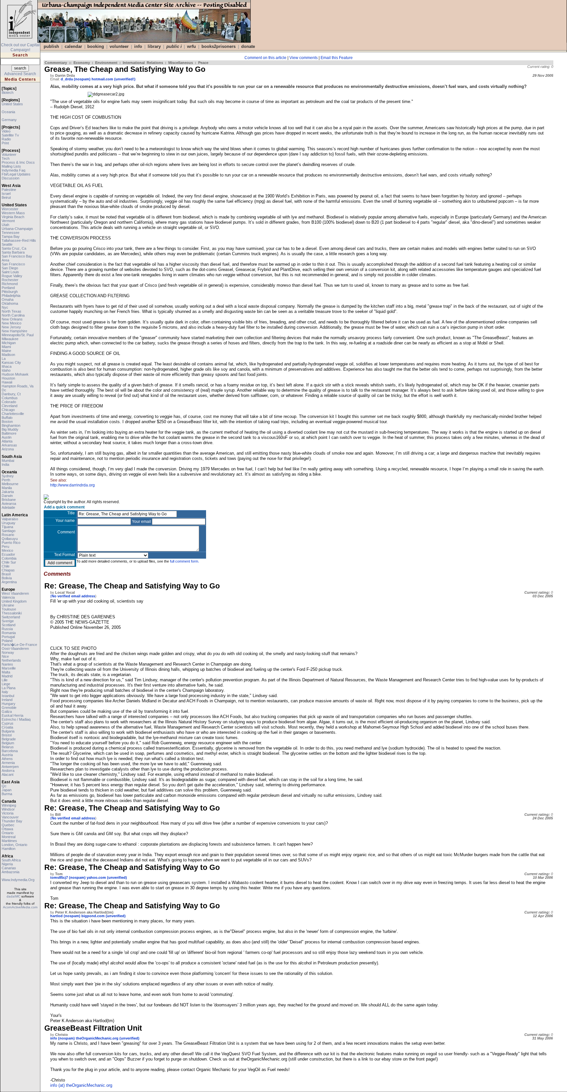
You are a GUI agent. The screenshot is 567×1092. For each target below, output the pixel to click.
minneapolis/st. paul (17, 335)
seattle (7, 244)
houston (8, 378)
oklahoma (10, 303)
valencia (8, 597)
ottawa (7, 829)
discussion (10, 178)
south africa (11, 860)
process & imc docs (18, 162)
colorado (9, 402)
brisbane (9, 500)
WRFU (191, 46)
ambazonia (10, 872)
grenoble (9, 708)
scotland (8, 625)
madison (8, 355)
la (4, 359)
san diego (10, 268)
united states (12, 104)
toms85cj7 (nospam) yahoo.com (78, 877)
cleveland (9, 406)
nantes (7, 664)
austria (7, 755)
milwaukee (10, 339)
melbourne (10, 484)
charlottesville (13, 414)
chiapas (8, 570)
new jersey (11, 327)
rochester (10, 280)
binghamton (11, 425)
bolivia (7, 578)
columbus (10, 398)
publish (51, 46)
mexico (7, 550)
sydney (8, 476)
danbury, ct (11, 394)
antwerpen (10, 767)
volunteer (9, 154)
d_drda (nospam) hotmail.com (87, 79)
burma (7, 794)
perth (6, 480)
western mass (13, 213)
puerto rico (11, 543)
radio (6, 139)
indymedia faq (13, 170)
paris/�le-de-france (19, 645)
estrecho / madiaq (16, 719)
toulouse (9, 609)
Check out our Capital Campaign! (20, 47)
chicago (8, 410)
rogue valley (12, 276)
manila (7, 488)
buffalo (7, 418)
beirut (6, 197)
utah (5, 225)
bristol (6, 735)
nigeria (7, 864)
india (5, 464)
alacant (7, 774)
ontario (7, 833)
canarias (9, 868)
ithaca (6, 366)
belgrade (9, 739)
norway (8, 652)
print (5, 143)
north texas (11, 311)
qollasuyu (10, 539)
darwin (7, 496)
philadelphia (11, 296)
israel (6, 194)
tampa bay (11, 236)
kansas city (11, 362)
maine (6, 351)
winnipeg (9, 805)
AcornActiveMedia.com (20, 907)
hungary (8, 704)
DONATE (248, 46)
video (6, 131)
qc (4, 786)
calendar (73, 46)
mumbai (8, 461)
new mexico (11, 323)
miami (6, 347)
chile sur (9, 562)
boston (7, 421)
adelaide (8, 507)
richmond (10, 284)
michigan (9, 343)
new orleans (12, 319)
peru (5, 546)
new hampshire (14, 331)
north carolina (13, 315)
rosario (8, 535)
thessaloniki (12, 613)
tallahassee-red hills (19, 240)
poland (7, 641)
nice (5, 656)
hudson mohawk (15, 374)
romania (9, 633)
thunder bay (12, 821)
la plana (8, 688)
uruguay (8, 523)
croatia (7, 727)
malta (6, 672)
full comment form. (184, 561)
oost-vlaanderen (15, 648)
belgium (8, 743)
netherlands (11, 660)
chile (6, 566)
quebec (8, 825)
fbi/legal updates (16, 174)
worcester (10, 209)
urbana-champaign (17, 229)
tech (6, 158)
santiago (8, 531)
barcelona (10, 751)
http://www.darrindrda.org (72, 485)
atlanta (7, 441)
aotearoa (9, 503)
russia (7, 629)
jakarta (8, 492)
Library (154, 46)
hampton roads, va (17, 386)
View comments (303, 57)
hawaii (7, 382)
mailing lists (11, 166)
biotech (7, 92)
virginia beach (13, 217)
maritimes (9, 841)
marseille (9, 668)
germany (9, 120)
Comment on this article (265, 57)
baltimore (9, 433)
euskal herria (12, 715)
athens (7, 759)
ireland (7, 700)
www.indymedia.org (18, 880)
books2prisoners (218, 46)
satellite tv (10, 135)
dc (4, 390)
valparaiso (10, 519)
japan (6, 790)
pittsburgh (10, 292)
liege (6, 684)
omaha (7, 299)
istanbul (8, 696)
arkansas (9, 445)
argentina (9, 582)
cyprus (7, 723)
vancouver (10, 817)
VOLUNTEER (119, 46)
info (138, 46)
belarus (8, 747)
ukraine (8, 605)
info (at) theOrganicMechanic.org (81, 1085)
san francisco (13, 264)
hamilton (8, 849)
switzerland (11, 617)
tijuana (7, 527)
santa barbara (13, 252)
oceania (8, 112)
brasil (6, 574)
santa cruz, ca (14, 248)
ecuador (8, 554)
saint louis (10, 272)
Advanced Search (20, 74)
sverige (8, 621)
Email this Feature (337, 57)
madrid (7, 676)
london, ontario (14, 845)
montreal (8, 837)
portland (8, 288)
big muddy (10, 429)
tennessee (10, 233)
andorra (8, 771)
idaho (6, 370)
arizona (8, 449)
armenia (8, 763)
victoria (7, 813)
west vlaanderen (15, 593)
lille (5, 680)
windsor (8, 809)
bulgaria (8, 731)
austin (6, 437)
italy (5, 692)
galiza (7, 711)
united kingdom (14, 601)
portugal (8, 637)
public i (174, 46)
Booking (95, 46)
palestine (9, 190)
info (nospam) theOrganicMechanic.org (84, 1038)
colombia (9, 558)
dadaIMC (13, 896)
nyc (5, 307)
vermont (8, 221)
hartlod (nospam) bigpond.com (77, 916)
